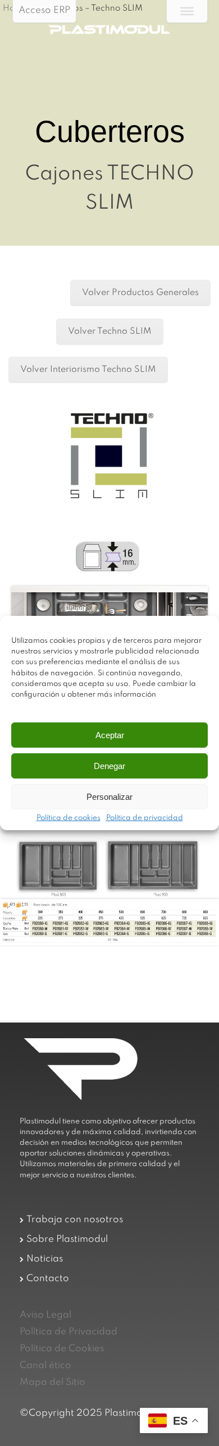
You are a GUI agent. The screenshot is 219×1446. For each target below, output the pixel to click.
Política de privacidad (144, 818)
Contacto (47, 1278)
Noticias (44, 1259)
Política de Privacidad (68, 1332)
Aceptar (109, 735)
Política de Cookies (62, 1348)
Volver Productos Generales (140, 292)
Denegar (109, 766)
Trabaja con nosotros (74, 1219)
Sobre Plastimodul (67, 1239)
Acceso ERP (44, 10)
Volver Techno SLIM (110, 331)
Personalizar (109, 797)
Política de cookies (68, 818)
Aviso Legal (45, 1315)
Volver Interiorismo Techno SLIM (88, 369)
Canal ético (45, 1365)
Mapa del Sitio (52, 1382)
